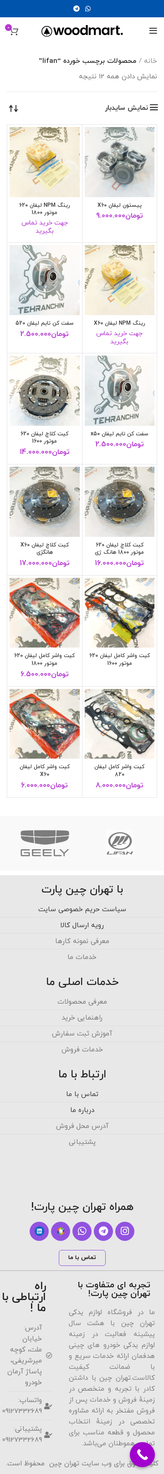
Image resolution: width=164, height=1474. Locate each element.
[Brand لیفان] (120, 843)
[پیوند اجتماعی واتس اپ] (87, 9)
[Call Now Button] (142, 1454)
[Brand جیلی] (45, 843)
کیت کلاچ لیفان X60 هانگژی (44, 548)
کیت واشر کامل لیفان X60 (45, 770)
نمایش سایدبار (126, 108)
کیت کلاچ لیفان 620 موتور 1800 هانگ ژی (119, 548)
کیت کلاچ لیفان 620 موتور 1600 (44, 437)
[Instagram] (124, 1231)
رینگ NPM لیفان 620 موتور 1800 (44, 209)
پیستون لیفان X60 (119, 205)
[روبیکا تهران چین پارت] (60, 1231)
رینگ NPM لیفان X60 (119, 323)
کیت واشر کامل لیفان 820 (119, 770)
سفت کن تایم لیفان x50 (119, 434)
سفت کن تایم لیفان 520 (44, 323)
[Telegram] (103, 1231)
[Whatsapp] (82, 1231)
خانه (150, 61)
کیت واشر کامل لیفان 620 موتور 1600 (119, 659)
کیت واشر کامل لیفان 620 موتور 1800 (44, 659)
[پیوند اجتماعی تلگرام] (76, 9)
